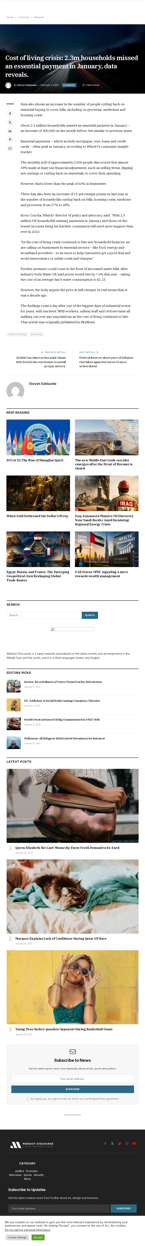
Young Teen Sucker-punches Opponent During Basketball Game (64, 1029)
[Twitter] (10, 122)
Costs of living (17, 334)
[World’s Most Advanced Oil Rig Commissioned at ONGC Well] (14, 723)
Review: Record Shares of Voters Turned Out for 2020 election (63, 682)
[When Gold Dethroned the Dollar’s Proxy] (38, 493)
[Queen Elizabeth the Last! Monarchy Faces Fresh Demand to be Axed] (73, 806)
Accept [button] (38, 1237)
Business (69, 85)
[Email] (10, 148)
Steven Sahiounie (27, 85)
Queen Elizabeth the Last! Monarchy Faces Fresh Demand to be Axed (67, 848)
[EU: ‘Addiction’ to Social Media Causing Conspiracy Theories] (14, 705)
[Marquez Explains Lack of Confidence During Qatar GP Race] (73, 896)
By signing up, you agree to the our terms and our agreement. (74, 1098)
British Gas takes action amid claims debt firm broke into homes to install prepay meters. (41, 362)
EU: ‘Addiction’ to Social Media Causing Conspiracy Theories (62, 700)
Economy (36, 334)
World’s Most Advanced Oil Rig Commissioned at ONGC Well (61, 719)
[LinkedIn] (10, 131)
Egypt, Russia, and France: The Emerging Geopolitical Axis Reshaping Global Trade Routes (37, 576)
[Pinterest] (10, 139)
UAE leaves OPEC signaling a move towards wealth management (101, 574)
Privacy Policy (97, 1098)
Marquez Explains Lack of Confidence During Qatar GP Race (61, 938)
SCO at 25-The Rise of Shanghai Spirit (34, 460)
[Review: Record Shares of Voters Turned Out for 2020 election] (14, 686)
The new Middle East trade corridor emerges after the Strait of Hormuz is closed (103, 464)
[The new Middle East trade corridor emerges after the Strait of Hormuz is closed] (107, 437)
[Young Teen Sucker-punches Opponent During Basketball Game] (73, 987)
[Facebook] (10, 113)
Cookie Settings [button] (17, 1237)
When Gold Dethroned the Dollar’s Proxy (37, 516)
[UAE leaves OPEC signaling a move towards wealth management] (107, 549)
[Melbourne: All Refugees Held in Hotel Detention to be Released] (14, 742)
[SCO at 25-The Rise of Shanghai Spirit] (38, 437)
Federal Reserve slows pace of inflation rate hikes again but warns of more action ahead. (106, 362)
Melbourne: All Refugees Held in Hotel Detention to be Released (64, 738)
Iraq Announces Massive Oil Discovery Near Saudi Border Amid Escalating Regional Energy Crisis (104, 520)
